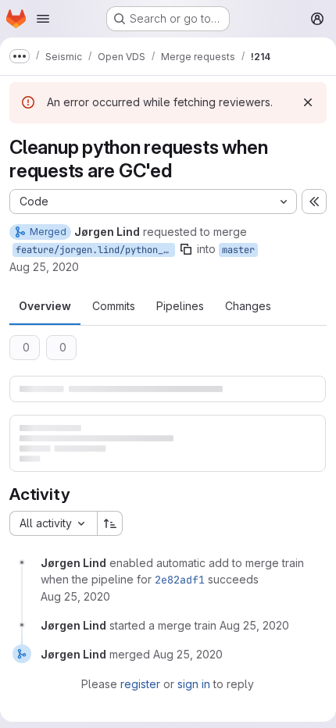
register (140, 684)
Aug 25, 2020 (44, 266)
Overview (45, 305)
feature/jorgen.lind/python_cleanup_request (95, 250)
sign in (193, 684)
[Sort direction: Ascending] (110, 523)
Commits (113, 305)
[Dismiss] (307, 102)
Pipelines (180, 305)
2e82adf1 (180, 580)
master (238, 250)
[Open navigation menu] (42, 18)
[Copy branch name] (186, 249)
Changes (248, 305)
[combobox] (53, 523)
